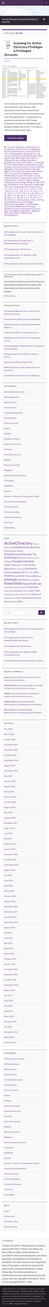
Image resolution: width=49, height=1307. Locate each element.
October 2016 (10, 859)
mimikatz (11, 579)
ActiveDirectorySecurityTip (20, 554)
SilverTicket (34, 590)
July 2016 (8, 875)
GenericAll (25, 171)
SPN (22, 594)
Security (7, 491)
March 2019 (9, 791)
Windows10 (36, 594)
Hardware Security (12, 439)
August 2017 (9, 828)
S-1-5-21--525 (30, 191)
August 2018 (9, 807)
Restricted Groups (32, 186)
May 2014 (8, 1006)
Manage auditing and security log (21, 181)
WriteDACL (15, 213)
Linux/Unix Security (12, 454)
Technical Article (11, 507)
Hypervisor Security (12, 444)
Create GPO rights (24, 162)
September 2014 (11, 985)
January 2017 (9, 849)
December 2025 (11, 744)
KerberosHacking (12, 572)
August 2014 (9, 990)
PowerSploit (33, 587)
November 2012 (11, 1032)
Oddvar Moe (10, 701)
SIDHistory (9, 208)
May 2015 (8, 943)
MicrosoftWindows (33, 576)
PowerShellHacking (10, 587)
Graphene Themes (21, 1304)
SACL (13, 200)
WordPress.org (10, 1226)
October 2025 (10, 755)
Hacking (7, 433)
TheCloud (8, 522)
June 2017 (8, 833)
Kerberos (31, 568)
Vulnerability (9, 527)
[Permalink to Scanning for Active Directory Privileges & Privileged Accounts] (24, 81)
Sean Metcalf (11, 58)
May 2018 (8, 812)
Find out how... (10, 296)
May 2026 (8, 729)
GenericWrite (37, 171)
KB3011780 (8, 569)
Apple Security (10, 402)
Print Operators (26, 184)
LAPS (31, 572)
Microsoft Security (12, 465)
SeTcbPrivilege (31, 204)
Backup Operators (28, 160)
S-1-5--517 (18, 189)
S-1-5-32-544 (32, 193)
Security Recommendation (15, 501)
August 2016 (9, 870)
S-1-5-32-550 (17, 195)
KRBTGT (25, 572)
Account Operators (16, 147)
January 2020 (9, 781)
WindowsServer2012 (31, 598)
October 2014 (10, 980)
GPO (6, 173)
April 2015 (8, 948)
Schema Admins (23, 200)
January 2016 (9, 901)
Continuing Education (13, 413)
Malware (7, 460)
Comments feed (11, 1221)
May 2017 (8, 838)
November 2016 (11, 854)
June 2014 (8, 1000)
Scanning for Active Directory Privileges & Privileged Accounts (23, 49)
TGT (28, 594)
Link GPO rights (25, 180)
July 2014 (8, 995)
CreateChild (38, 162)
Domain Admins (30, 164)
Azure (37, 558)
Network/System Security (15, 475)
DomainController (23, 561)
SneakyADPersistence (12, 594)
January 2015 (9, 964)
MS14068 (22, 580)
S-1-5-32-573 (30, 197)
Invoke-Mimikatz (29, 565)
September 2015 (11, 922)
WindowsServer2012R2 (13, 601)
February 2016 (10, 896)
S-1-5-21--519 (16, 191)
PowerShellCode (32, 583)
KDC (14, 569)
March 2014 (9, 1016)
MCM (7, 575)
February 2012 (10, 1042)
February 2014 (10, 1021)
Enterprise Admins (22, 169)
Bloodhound (9, 162)
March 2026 (9, 734)
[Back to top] (42, 1300)
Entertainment (10, 418)
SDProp (40, 200)
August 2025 (9, 765)
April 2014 (8, 1011)
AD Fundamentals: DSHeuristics (17, 249)
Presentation (18, 591)
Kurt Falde (9, 709)
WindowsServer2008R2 (13, 598)
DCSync (7, 164)
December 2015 (11, 906)
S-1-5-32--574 (18, 193)
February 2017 (10, 844)
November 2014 (11, 974)
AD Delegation (16, 153)
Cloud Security (10, 407)
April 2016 (8, 885)
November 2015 (11, 912)
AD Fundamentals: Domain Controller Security (23, 263)
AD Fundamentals (11, 397)
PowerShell (9, 480)
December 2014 (11, 969)
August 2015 (9, 927)
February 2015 (10, 959)
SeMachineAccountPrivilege (20, 202)
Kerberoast (21, 569)
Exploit (7, 428)
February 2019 (10, 797)
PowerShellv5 (22, 587)
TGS (25, 594)
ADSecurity (21, 558)
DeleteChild (17, 164)
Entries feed (9, 1216)
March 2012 (9, 1037)
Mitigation (8, 470)
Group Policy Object (25, 175)
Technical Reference (13, 517)
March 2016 (9, 891)
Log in (6, 1211)
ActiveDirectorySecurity (26, 58)
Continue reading (15, 138)
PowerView (13, 184)
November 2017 (11, 823)
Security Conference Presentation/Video (21, 496)
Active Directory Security (22, 151)
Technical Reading (12, 512)
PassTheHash (33, 580)
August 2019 (9, 786)
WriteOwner (27, 213)
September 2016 (11, 865)
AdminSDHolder (30, 156)
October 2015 (10, 917)
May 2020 (8, 776)
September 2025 (11, 760)
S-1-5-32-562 (17, 197)
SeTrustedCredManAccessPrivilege (19, 206)
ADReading (10, 557)
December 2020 (11, 771)
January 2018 (9, 818)
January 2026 (9, 739)
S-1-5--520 (28, 189)
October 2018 (10, 802)
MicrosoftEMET (18, 576)
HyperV (19, 565)
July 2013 (8, 1027)
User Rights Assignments (20, 211)
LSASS (36, 572)
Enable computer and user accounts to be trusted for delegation (24, 166)
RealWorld (8, 486)
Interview (8, 449)
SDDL (33, 200)
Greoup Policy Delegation (21, 173)
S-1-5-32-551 (30, 195)
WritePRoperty (11, 215)
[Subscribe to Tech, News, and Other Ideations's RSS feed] (3, 2)
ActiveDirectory (18, 543)
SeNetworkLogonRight (14, 204)
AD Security (17, 156)
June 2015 (8, 938)
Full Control (15, 171)
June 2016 (8, 880)
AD (35, 151)
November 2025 (11, 750)
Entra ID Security (11, 423)
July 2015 (8, 933)
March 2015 (9, 953)
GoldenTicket (10, 565)
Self (5, 202)
